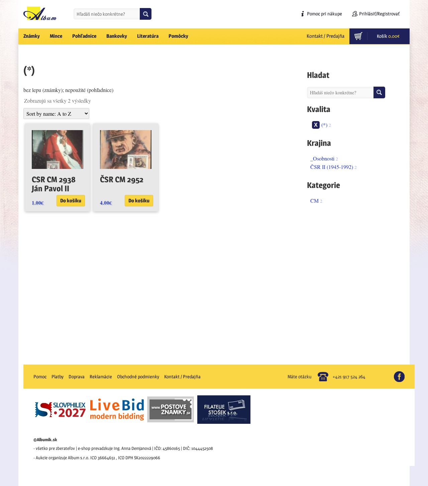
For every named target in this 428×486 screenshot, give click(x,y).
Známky (31, 36)
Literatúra (147, 36)
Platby (57, 376)
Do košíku (70, 200)
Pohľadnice (84, 36)
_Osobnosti (322, 158)
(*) (324, 124)
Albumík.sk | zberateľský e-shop (40, 13)
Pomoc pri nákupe (324, 13)
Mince (56, 36)
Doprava (77, 376)
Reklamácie (101, 376)
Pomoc (39, 376)
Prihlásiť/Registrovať (379, 13)
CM (314, 200)
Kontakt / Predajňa (325, 36)
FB (402, 374)
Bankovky (116, 36)
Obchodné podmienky (138, 376)
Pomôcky (178, 36)
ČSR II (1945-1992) (331, 166)
